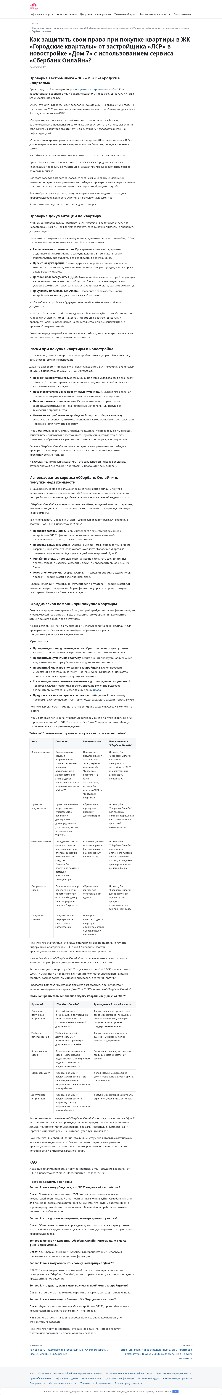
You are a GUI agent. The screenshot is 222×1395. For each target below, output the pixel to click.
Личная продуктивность (128, 1383)
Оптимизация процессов (63, 1383)
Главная (33, 23)
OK (175, 1391)
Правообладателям (40, 1378)
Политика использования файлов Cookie (129, 1373)
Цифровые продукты (41, 14)
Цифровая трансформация (95, 14)
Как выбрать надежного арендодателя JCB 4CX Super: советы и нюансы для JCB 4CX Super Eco (69, 1349)
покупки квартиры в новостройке (96, 89)
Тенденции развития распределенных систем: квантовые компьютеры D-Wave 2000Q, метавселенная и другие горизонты (156, 1352)
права (97, 690)
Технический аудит (125, 14)
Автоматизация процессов (155, 14)
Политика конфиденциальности (173, 1373)
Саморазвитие (182, 14)
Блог (31, 1373)
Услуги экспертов (67, 14)
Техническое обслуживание (95, 1383)
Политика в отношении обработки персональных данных (70, 1373)
